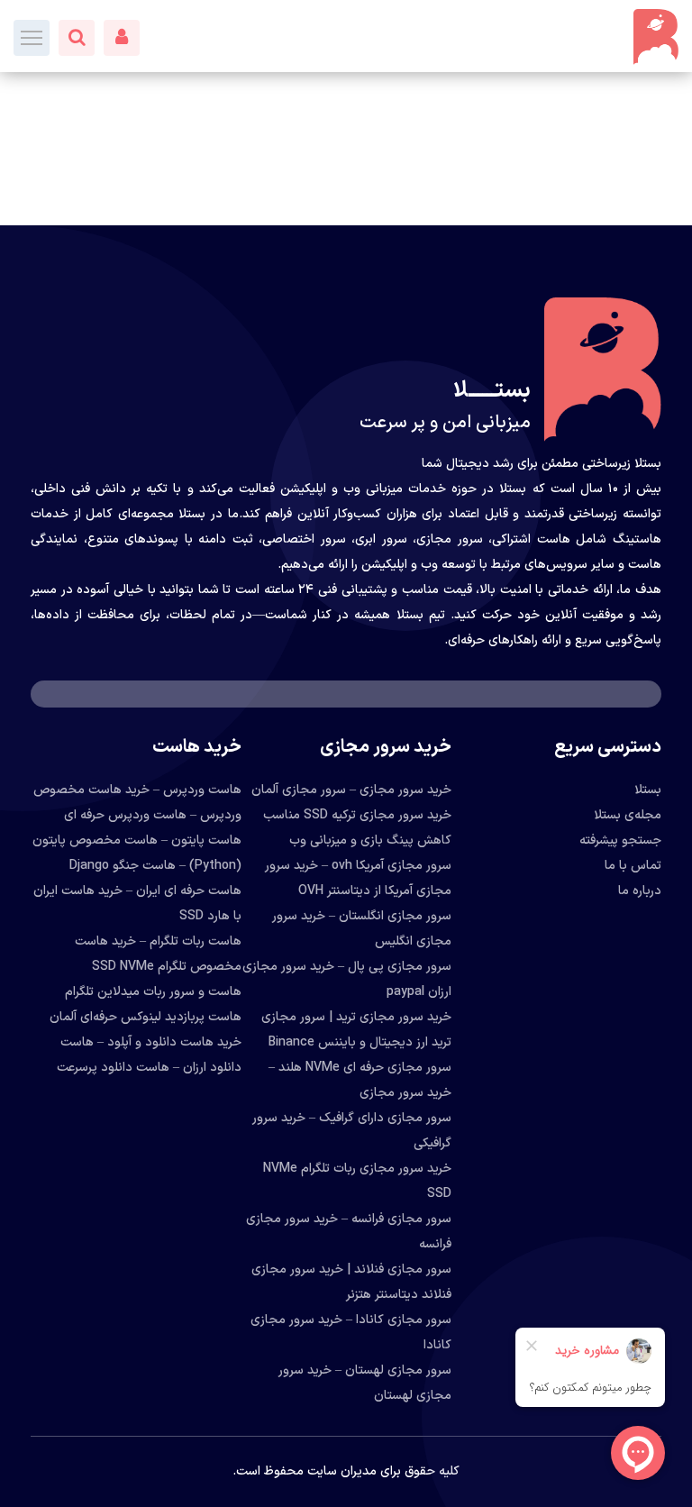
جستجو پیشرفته (620, 840)
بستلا (647, 790)
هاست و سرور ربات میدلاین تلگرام (153, 991)
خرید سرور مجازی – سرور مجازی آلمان (351, 790)
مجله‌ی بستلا (627, 815)
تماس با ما (633, 865)
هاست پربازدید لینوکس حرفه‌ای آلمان (145, 1017)
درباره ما (639, 890)
